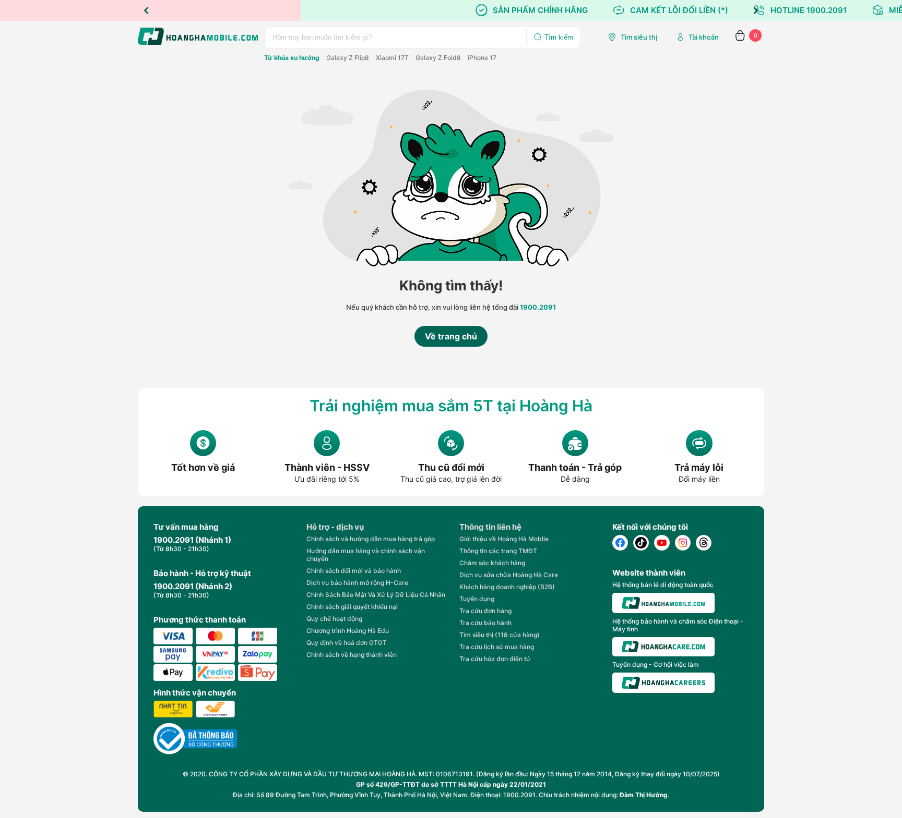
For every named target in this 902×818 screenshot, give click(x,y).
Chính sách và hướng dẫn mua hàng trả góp (370, 539)
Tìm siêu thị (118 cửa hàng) (499, 635)
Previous (146, 10)
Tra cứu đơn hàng (485, 611)
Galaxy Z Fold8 (438, 58)
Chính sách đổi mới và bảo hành (353, 571)
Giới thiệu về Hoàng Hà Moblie (504, 539)
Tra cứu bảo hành (485, 623)
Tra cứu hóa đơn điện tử (494, 659)
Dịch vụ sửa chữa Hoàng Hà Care (508, 575)
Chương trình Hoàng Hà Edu (347, 630)
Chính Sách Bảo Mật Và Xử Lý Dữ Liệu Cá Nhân (375, 595)
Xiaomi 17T (392, 58)
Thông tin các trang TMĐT (498, 551)
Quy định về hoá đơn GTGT (346, 642)
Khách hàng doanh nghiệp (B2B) (507, 587)
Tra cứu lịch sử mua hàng (496, 647)
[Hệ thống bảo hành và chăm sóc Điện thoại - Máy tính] (663, 647)
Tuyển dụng (476, 599)
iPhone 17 (482, 58)
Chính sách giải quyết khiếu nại (352, 607)
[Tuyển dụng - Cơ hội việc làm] (663, 683)
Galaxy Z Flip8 (347, 58)
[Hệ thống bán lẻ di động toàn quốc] (663, 603)
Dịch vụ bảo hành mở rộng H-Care (357, 583)
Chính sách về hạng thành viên (351, 654)
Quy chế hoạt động (334, 618)
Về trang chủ (451, 336)
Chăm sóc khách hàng (492, 563)
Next (755, 10)
